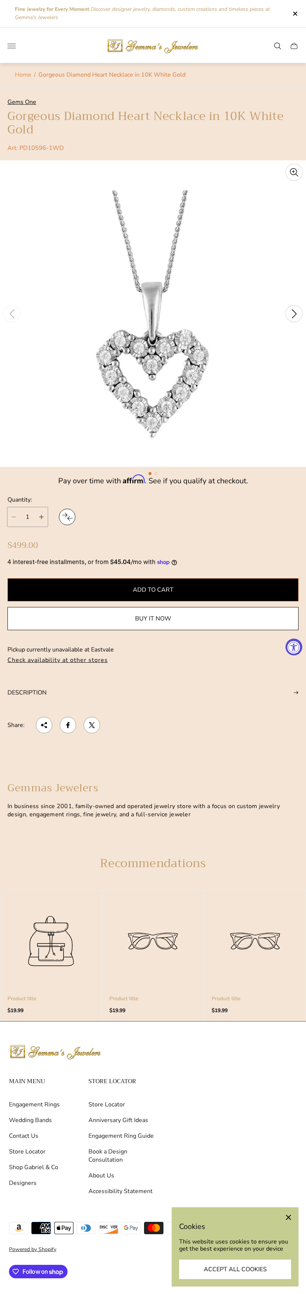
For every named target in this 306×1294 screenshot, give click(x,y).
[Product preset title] (51, 941)
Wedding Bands (30, 1120)
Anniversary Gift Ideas (118, 1120)
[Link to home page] (55, 1052)
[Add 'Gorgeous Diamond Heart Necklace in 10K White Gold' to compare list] (67, 517)
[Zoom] (294, 172)
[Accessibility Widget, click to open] (293, 647)
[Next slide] (294, 313)
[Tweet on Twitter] (92, 725)
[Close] (288, 1217)
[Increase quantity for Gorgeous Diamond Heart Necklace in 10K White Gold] (41, 517)
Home (23, 75)
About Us (101, 1175)
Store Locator (27, 1151)
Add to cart (153, 590)
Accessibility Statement (120, 1191)
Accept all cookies (235, 1269)
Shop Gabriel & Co (33, 1167)
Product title (21, 999)
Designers (23, 1183)
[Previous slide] (12, 313)
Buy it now (153, 618)
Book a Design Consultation (107, 1155)
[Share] (44, 725)
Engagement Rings (34, 1104)
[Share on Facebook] (68, 725)
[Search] (277, 46)
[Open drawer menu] (11, 46)
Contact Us (23, 1136)
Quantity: (19, 499)
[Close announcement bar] (294, 13)
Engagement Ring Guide (121, 1136)
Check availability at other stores (57, 660)
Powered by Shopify (32, 1249)
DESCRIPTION (27, 692)
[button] (150, 473)
